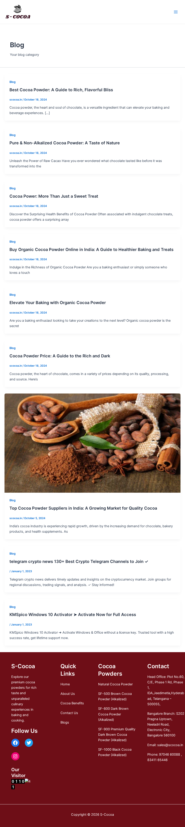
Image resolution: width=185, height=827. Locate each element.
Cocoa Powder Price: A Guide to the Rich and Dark (59, 355)
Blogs (64, 722)
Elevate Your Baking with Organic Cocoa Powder (57, 302)
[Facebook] (15, 743)
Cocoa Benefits (72, 703)
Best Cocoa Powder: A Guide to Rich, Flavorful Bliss (61, 89)
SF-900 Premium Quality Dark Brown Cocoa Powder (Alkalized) (116, 734)
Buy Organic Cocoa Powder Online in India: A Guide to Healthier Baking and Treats (91, 249)
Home (65, 684)
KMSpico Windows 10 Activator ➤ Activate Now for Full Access (72, 614)
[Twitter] (29, 743)
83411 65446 (157, 760)
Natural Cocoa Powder (115, 684)
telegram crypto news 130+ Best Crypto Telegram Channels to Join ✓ (78, 561)
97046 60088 (169, 754)
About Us (67, 694)
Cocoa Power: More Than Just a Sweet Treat (53, 196)
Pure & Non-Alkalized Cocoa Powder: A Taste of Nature (64, 142)
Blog (12, 82)
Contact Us (69, 713)
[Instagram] (15, 756)
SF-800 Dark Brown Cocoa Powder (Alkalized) (113, 714)
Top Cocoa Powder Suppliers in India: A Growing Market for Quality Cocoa (83, 508)
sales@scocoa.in (170, 745)
